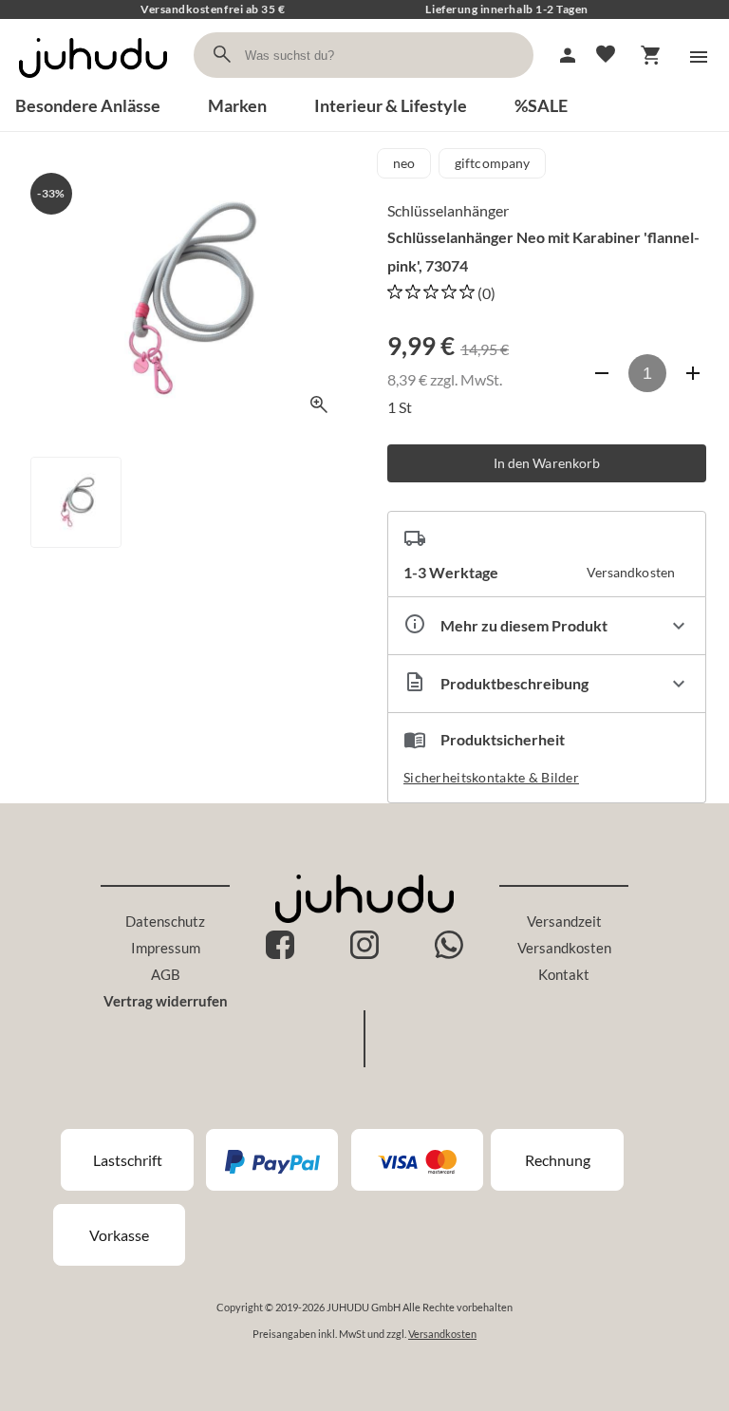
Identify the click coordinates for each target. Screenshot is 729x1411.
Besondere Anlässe (87, 105)
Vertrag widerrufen (165, 1000)
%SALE (541, 105)
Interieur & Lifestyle (390, 105)
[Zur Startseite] (93, 83)
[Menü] (699, 57)
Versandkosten (564, 947)
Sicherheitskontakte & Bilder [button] (491, 777)
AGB (165, 974)
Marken (237, 105)
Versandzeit (564, 921)
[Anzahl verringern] (602, 373)
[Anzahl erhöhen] (693, 373)
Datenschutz (165, 921)
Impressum (165, 947)
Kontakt (563, 974)
